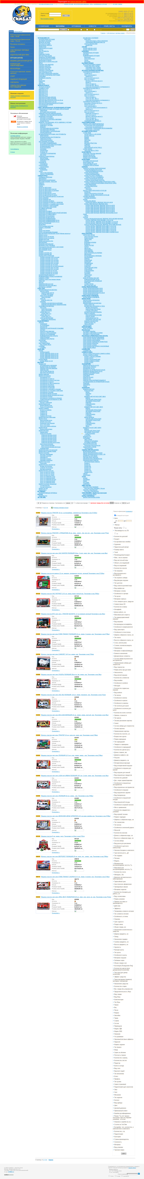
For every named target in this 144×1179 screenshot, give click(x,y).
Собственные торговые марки (116, 33)
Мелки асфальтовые (46, 429)
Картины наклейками (46, 454)
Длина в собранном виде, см (123, 835)
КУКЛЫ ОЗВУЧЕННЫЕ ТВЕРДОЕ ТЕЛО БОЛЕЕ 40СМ (101, 213)
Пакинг (116, 1005)
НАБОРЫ (43, 301)
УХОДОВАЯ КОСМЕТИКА (46, 306)
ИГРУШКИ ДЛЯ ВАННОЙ (90, 161)
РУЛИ (40, 79)
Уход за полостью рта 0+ (91, 78)
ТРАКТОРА (86, 383)
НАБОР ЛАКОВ (90, 316)
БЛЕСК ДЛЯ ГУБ (89, 304)
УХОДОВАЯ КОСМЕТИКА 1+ (91, 88)
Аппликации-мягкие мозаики (48, 393)
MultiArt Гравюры (44, 408)
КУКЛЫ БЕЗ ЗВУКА (90, 201)
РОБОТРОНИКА (45, 337)
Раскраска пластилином (47, 423)
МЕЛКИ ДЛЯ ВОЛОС (92, 307)
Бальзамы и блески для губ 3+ (93, 103)
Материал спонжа (120, 591)
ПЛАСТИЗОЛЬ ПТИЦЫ (90, 344)
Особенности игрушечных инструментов (122, 783)
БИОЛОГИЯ (43, 327)
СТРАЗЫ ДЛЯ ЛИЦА (47, 294)
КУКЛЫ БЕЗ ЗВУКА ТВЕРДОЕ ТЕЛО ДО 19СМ (99, 202)
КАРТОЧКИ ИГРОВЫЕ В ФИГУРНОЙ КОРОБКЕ (53, 213)
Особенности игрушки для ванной (122, 769)
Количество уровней (120, 778)
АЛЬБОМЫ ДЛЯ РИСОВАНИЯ (92, 153)
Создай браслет (45, 485)
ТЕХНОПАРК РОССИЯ (90, 444)
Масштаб (117, 830)
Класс (116, 1076)
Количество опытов (120, 568)
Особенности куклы (120, 955)
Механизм (117, 1095)
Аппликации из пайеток (47, 379)
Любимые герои (119, 960)
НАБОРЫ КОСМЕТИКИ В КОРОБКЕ (52, 303)
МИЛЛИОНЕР (43, 242)
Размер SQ (87, 467)
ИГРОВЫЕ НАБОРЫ (89, 331)
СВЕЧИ (85, 473)
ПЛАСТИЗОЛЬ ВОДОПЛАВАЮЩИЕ (93, 337)
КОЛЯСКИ (87, 192)
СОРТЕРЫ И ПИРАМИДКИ (48, 153)
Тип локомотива (119, 822)
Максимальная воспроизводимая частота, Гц (122, 868)
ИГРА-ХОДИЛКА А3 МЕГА (46, 201)
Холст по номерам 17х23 (47, 476)
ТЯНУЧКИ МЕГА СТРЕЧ (91, 150)
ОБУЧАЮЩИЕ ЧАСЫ (45, 250)
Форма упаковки (119, 899)
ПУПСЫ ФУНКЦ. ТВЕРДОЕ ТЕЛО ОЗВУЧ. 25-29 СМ (101, 227)
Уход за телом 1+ (89, 95)
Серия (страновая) (120, 1084)
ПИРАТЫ (87, 258)
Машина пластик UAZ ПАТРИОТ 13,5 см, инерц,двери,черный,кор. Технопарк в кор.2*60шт (70, 593)
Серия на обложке (120, 1052)
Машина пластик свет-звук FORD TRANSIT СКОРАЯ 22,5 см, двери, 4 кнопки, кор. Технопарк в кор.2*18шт (75, 877)
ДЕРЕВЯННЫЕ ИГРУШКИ (91, 52)
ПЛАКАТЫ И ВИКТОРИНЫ (46, 156)
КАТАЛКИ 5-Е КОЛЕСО (47, 118)
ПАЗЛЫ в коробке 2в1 (45, 253)
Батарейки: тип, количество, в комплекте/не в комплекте (123, 1127)
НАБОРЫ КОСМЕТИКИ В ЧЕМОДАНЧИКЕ (53, 304)
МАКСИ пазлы (43, 235)
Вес (115, 1007)
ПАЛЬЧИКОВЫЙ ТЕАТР (90, 164)
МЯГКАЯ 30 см (43, 90)
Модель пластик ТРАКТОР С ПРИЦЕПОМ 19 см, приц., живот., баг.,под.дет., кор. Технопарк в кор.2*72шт (75, 533)
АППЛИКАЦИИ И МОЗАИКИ (48, 365)
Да (126, 528)
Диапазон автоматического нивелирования (122, 878)
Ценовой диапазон (120, 1108)
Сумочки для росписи (46, 467)
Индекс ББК (118, 1031)
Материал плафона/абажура (123, 650)
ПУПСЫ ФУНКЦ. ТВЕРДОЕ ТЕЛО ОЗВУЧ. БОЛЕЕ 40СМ (102, 232)
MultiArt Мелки (43, 427)
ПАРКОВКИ (42, 76)
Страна (116, 1020)
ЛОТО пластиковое (44, 230)
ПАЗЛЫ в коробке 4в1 (45, 254)
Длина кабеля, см (120, 612)
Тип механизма (119, 1073)
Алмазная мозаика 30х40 (49, 439)
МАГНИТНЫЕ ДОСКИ (45, 55)
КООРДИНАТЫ (127, 26)
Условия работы (15, 135)
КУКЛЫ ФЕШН (43, 359)
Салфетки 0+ (88, 73)
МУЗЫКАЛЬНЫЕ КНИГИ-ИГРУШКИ (50, 144)
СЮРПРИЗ (86, 484)
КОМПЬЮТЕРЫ (44, 159)
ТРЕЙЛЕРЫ (86, 384)
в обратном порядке (82, 503)
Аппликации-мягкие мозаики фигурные (51, 395)
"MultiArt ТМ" (42, 364)
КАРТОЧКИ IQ (43, 210)
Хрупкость (117, 947)
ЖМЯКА (86, 138)
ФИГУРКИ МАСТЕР (90, 285)
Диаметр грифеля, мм (121, 755)
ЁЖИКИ (86, 137)
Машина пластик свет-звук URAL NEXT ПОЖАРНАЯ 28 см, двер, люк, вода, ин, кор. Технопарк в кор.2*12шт (76, 897)
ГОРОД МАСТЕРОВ (89, 235)
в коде (84, 29)
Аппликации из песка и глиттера (49, 380)
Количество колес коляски (122, 712)
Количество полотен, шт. (122, 734)
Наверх (51, 1160)
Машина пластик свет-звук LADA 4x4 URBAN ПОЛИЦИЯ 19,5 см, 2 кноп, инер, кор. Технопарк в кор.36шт (75, 775)
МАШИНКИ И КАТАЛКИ (46, 116)
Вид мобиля (118, 692)
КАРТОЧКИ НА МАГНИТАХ (47, 217)
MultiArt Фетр (42, 490)
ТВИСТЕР (42, 281)
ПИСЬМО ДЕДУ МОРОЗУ (90, 457)
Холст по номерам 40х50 (47, 482)
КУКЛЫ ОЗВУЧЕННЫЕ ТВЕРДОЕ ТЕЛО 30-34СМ (100, 208)
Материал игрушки (120, 957)
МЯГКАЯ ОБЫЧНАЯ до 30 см (47, 101)
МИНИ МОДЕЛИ (89, 417)
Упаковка (117, 919)
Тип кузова (117, 1081)
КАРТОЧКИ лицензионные (47, 215)
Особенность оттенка (121, 916)
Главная (103, 33)
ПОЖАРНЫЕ (88, 260)
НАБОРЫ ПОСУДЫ (44, 69)
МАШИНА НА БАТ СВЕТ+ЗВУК (92, 427)
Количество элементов (121, 677)
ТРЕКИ (41, 82)
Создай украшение (46, 487)
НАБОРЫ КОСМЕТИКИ (91, 321)
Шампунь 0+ (89, 76)
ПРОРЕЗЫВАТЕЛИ (45, 132)
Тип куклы (117, 952)
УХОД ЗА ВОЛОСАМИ (46, 318)
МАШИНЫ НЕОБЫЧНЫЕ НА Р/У (92, 371)
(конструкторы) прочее (91, 236)
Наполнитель (118, 672)
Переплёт (117, 1042)
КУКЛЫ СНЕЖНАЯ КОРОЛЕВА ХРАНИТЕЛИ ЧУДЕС (99, 181)
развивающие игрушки (100, 4)
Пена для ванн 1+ (91, 97)
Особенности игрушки (121, 790)
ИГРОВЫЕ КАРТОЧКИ (45, 208)
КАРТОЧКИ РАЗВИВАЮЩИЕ (47, 218)
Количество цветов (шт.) (122, 749)
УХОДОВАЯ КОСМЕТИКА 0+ (91, 72)
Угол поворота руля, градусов (123, 601)
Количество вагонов (120, 833)
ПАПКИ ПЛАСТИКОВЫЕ (90, 158)
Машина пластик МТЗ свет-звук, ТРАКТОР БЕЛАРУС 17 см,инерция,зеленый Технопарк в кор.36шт (73, 614)
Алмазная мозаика (45, 433)
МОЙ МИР (87, 282)
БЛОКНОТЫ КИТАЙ (89, 155)
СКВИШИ (87, 144)
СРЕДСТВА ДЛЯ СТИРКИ (92, 66)
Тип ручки (117, 596)
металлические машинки (81, 4)
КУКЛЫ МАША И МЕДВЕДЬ (91, 297)
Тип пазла (117, 637)
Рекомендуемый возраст (122, 555)
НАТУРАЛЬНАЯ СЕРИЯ (46, 104)
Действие (117, 906)
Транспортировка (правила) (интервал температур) (122, 980)
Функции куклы (119, 950)
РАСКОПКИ (42, 340)
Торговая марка (119, 1150)
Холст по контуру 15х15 (47, 473)
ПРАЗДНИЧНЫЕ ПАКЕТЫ (90, 460)
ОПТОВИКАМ (76, 26)
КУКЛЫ (41, 350)
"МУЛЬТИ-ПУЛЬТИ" (44, 87)
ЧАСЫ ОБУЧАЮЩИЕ (46, 173)
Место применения (120, 807)
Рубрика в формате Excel (60, 507)
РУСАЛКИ (86, 482)
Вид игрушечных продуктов (123, 775)
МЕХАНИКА (87, 254)
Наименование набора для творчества (122, 663)
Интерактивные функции (122, 763)
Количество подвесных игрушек (121, 689)
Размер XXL (88, 470)
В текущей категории (122, 515)
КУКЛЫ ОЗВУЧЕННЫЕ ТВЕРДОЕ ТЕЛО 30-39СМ (100, 210)
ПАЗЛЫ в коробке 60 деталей (49, 272)
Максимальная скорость (122, 614)
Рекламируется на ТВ (122, 530)
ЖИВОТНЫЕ (42, 47)
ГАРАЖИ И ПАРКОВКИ (91, 441)
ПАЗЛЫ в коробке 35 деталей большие (51, 266)
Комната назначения (120, 653)
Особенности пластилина (122, 632)
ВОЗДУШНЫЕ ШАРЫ (89, 451)
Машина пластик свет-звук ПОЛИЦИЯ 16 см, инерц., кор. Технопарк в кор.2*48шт (67, 796)
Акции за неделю (22, 127)
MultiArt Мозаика (44, 430)
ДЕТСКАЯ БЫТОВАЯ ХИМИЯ (92, 64)
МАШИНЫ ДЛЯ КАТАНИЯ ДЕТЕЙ (21, 61)
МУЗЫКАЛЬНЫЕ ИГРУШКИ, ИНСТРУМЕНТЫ (52, 134)
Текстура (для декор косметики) (120, 973)
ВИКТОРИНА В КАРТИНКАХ (47, 180)
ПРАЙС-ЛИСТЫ (109, 26)
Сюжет (116, 723)
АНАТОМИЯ (43, 324)
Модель (116, 861)
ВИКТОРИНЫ (44, 158)
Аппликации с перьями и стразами (50, 389)
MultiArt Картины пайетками (47, 417)
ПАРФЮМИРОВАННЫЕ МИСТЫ (95, 42)
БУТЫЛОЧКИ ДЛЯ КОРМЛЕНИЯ (94, 125)
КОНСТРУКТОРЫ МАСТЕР (91, 278)
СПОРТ (12, 76)
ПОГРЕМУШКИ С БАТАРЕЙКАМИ (50, 131)
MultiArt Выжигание (44, 404)
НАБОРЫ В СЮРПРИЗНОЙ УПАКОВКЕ (52, 328)
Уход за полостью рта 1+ (91, 94)
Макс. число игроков (120, 557)
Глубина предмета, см (121, 942)
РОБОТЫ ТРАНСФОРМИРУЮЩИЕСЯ (94, 380)
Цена (116, 518)
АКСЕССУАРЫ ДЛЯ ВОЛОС (91, 300)
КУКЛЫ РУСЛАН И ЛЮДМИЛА (93, 175)
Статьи (12, 152)
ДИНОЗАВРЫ (88, 250)
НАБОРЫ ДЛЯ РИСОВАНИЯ (48, 368)
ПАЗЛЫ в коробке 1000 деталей (49, 257)
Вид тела (117, 1068)
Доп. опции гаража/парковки (123, 780)
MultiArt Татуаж (43, 488)
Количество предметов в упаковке (121, 810)
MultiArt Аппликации (45, 376)
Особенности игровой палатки (123, 805)
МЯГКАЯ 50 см (43, 92)
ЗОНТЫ (41, 49)
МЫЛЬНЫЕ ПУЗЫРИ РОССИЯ (48, 61)
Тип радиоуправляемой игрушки (121, 618)
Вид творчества (119, 667)
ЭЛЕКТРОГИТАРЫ (45, 138)
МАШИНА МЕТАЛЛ (88, 389)
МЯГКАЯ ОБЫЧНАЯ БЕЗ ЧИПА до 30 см (51, 100)
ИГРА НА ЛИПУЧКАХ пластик (47, 189)
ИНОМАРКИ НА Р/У (89, 368)
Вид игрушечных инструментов (124, 787)
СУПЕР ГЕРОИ (88, 284)
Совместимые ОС (120, 604)
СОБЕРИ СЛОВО (44, 278)
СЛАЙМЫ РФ (87, 350)
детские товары (117, 4)
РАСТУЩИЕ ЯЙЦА (44, 343)
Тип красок (117, 718)
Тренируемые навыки (121, 887)
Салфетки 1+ (88, 90)
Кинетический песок (46, 420)
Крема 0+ (88, 82)
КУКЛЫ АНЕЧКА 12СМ (90, 48)
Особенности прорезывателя (123, 627)
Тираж (116, 1018)
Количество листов (120, 1060)
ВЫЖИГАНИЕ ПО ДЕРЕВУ (48, 367)
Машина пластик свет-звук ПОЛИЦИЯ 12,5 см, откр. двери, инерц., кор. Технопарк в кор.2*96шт (72, 755)
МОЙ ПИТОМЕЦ (88, 328)
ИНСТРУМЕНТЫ (44, 51)
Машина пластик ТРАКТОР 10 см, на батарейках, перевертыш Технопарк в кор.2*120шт (69, 513)
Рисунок (117, 757)
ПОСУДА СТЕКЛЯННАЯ (90, 490)
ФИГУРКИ (42, 84)
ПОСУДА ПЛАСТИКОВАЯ (90, 487)
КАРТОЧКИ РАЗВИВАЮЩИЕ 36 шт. (49, 221)
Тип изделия (118, 1097)
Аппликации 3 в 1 (45, 377)
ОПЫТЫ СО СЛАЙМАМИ (47, 334)
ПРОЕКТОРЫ (44, 150)
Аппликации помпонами (47, 386)
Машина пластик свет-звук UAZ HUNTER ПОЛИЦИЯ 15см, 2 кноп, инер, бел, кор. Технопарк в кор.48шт (74, 553)
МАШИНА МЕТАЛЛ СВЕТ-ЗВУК (93, 407)
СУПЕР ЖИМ (87, 132)
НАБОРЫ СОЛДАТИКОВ (46, 70)
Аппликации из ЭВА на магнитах (50, 383)
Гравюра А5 (43, 413)
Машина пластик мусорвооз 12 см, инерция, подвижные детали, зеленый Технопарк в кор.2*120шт (72, 573)
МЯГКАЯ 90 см (43, 95)
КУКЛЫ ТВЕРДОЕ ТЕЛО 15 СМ (49, 353)
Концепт (116, 539)
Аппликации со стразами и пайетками (51, 390)
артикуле (90, 29)
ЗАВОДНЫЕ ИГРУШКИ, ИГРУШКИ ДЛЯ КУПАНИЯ (54, 109)
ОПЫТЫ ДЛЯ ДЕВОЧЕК (47, 331)
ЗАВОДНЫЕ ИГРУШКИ (45, 48)
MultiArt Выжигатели (46, 405)
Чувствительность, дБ (121, 853)
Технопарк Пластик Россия (92, 445)
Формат (116, 1013)
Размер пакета (119, 549)
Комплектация (118, 999)
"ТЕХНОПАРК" (88, 448)
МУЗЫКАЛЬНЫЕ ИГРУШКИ (47, 58)
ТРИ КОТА (87, 187)
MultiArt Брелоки (43, 401)
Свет (115, 1092)
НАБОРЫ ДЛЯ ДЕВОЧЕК (46, 64)
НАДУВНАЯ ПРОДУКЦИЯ (18, 79)
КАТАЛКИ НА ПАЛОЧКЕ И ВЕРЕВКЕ (50, 119)
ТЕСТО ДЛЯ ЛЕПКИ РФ (47, 371)
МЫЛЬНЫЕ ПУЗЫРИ (45, 60)
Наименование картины (121, 731)
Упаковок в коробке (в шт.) (122, 1122)
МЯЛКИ (86, 141)
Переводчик (118, 1026)
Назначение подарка (120, 939)
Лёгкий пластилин (45, 422)
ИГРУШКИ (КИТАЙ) (16, 58)
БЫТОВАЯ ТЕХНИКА (45, 41)
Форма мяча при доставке (122, 670)
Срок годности (118, 921)
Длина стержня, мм (120, 752)
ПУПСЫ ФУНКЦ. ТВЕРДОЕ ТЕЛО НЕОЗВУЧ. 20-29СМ (102, 223)
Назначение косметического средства (122, 930)
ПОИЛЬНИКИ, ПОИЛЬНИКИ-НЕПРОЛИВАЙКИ (98, 128)
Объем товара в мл (120, 963)
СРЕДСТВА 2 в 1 (45, 312)
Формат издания (119, 1044)
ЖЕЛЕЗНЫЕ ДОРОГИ (45, 45)
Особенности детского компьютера (121, 846)
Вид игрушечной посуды (122, 802)
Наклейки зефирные (46, 460)
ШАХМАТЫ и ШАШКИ (45, 287)
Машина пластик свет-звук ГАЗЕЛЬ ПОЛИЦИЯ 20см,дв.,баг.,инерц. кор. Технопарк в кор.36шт (71, 674)
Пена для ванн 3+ (91, 118)
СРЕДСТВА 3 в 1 (45, 315)
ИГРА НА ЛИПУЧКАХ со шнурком (49, 190)
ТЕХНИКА (87, 273)
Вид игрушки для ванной (122, 772)
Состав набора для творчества (124, 726)
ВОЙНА (88, 398)
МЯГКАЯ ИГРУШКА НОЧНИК (47, 98)
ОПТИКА (42, 330)
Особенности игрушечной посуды (122, 798)
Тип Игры (117, 1002)
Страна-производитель (121, 1139)
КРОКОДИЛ (42, 224)
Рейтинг (117, 525)
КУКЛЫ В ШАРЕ (45, 352)
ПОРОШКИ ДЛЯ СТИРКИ (93, 67)
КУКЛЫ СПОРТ (88, 362)
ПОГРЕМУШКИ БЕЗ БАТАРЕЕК (49, 128)
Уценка (12, 47)
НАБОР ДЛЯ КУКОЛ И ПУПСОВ (93, 193)
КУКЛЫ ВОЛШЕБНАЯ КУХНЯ (93, 170)
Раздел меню (118, 924)
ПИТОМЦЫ (86, 479)
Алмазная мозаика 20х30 (49, 438)
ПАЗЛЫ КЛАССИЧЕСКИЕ (46, 256)
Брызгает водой (119, 1071)
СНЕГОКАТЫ (14, 82)
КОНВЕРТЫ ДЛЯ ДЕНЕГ (90, 456)
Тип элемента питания (121, 914)
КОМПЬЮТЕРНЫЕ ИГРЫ (91, 279)
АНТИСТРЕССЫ (89, 135)
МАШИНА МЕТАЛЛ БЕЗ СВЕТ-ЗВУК (95, 396)
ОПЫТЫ (41, 322)
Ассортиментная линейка (122, 541)
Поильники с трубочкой (93, 130)
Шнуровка (87, 61)
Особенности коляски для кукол (122, 709)
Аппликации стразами (46, 392)
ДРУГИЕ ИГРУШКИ (44, 44)
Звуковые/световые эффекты (123, 1039)
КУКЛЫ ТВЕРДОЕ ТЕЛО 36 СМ (49, 358)
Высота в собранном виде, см (123, 838)
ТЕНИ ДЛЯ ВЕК (45, 297)
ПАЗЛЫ (41, 251)
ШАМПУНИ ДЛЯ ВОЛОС (48, 319)
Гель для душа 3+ (91, 115)
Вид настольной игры (121, 560)
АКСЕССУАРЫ (44, 291)
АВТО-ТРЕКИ (88, 439)
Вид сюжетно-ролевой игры (123, 585)
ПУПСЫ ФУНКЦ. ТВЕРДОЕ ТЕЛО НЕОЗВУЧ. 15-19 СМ (102, 221)
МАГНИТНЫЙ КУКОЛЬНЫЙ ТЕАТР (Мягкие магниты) (54, 233)
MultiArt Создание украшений (47, 484)
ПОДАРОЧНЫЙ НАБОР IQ (46, 275)
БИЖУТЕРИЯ (87, 301)
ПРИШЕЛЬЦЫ (88, 263)
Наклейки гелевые (45, 459)
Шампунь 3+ (89, 109)
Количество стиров (120, 986)
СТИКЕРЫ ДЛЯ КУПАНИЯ (91, 165)
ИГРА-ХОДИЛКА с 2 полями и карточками (51, 204)
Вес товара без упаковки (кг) (123, 989)
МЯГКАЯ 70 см (43, 94)
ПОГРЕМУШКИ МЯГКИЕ (47, 130)
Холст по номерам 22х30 (47, 478)
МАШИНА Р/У (87, 436)
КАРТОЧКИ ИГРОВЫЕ (45, 211)
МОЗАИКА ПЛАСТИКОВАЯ (47, 245)
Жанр (116, 1050)
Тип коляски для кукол (121, 706)
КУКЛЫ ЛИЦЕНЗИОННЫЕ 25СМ (93, 290)
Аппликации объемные (47, 384)
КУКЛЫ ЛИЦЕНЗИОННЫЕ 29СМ (93, 291)
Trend (116, 552)
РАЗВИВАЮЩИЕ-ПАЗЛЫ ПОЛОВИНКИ (50, 276)
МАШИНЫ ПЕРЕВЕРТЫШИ (47, 57)
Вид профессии (119, 588)
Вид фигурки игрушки (121, 580)
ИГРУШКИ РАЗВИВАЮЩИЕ (48, 143)
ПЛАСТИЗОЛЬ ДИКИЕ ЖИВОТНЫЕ (93, 339)
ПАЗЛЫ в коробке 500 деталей (49, 269)
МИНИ (87, 392)
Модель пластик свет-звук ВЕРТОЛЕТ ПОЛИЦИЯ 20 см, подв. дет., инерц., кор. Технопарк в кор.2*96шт (74, 856)
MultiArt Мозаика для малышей (48, 450)
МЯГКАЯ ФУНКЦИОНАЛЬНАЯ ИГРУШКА (51, 103)
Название (117, 1034)
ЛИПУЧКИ (87, 140)
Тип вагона (117, 825)
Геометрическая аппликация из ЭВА (51, 399)
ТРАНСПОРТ (88, 275)
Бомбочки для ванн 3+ (92, 113)
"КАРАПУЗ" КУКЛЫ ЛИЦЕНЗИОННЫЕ (94, 168)
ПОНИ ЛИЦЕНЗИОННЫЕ (90, 294)
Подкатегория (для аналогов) (123, 1087)
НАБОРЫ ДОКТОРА (44, 66)
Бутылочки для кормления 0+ (94, 127)
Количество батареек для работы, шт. (122, 892)
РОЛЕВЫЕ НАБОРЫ (45, 78)
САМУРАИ (87, 266)
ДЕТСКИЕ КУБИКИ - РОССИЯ (48, 181)
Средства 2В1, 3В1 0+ (92, 85)
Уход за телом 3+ (89, 112)
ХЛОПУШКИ (86, 475)
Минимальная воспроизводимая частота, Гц (122, 864)
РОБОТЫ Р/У (87, 379)
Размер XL (87, 469)
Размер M (87, 464)
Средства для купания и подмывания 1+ (98, 100)
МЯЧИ (41, 63)
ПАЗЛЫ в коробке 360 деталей (49, 267)
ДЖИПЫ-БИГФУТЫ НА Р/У (91, 365)
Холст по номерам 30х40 (47, 481)
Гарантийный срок (120, 881)
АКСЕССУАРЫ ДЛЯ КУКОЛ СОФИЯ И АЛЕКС (96, 353)
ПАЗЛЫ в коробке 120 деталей (49, 260)
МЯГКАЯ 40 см (43, 91)
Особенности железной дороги (124, 827)
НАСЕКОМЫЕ (88, 257)
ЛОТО (40, 229)
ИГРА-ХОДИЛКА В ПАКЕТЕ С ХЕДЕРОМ (51, 202)
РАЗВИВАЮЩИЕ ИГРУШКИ (91, 55)
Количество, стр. (119, 1131)
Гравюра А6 (43, 414)
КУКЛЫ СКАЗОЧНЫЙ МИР (92, 359)
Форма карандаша (120, 739)
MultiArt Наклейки (44, 453)
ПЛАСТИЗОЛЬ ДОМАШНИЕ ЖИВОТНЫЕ (95, 341)
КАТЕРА (41, 52)
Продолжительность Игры (122, 991)
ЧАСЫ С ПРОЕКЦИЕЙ (46, 174)
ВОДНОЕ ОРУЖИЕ (44, 42)
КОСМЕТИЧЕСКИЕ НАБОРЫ (93, 312)
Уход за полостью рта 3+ (91, 110)
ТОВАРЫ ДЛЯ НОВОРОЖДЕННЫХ (93, 124)
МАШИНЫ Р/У (43, 496)
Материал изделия (120, 889)
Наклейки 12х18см (45, 456)
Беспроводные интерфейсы (123, 624)
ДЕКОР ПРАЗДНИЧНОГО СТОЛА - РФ (94, 454)
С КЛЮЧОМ (87, 264)
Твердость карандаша (121, 744)
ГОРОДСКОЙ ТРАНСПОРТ (93, 399)
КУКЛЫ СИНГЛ (88, 358)
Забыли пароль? (18, 31)
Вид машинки (118, 621)
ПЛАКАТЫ (43, 161)
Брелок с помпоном (46, 402)
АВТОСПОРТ (88, 239)
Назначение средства (121, 983)
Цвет (115, 1105)
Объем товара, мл (120, 927)
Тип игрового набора (120, 577)
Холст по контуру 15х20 (47, 475)
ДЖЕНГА (41, 183)
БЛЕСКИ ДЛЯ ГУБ (46, 300)
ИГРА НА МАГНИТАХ (45, 192)
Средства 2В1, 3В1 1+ (92, 98)
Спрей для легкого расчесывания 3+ (96, 107)
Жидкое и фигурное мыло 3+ (94, 116)
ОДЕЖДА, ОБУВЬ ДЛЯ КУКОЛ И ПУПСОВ (96, 195)
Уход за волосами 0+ (90, 75)
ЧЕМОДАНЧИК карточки (46, 284)
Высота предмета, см (121, 944)
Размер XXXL (88, 472)
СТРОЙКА (87, 272)
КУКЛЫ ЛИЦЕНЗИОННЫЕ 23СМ (93, 288)
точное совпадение (74, 29)
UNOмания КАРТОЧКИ (45, 177)
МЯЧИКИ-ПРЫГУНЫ (90, 143)
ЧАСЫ (41, 171)
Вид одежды (118, 1103)
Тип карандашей (119, 742)
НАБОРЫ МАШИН (88, 374)
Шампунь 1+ (89, 92)
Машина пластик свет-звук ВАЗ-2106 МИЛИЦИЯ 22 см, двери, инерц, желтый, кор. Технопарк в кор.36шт (75, 715)
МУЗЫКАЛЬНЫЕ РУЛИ (47, 146)
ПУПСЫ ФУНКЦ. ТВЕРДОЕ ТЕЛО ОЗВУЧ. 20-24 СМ (101, 226)
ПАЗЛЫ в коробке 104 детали (49, 258)
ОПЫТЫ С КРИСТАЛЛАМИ (48, 333)
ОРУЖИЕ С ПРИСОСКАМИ (91, 334)
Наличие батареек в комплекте (124, 850)
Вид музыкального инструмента (119, 574)
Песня (116, 1010)
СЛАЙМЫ (42, 346)
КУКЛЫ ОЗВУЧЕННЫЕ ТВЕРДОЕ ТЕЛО (96, 204)
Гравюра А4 (43, 411)
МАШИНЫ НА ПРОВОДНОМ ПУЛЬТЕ (94, 370)
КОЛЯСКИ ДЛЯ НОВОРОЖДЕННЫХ (17, 64)
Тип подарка (118, 855)
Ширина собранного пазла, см (123, 635)
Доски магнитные (89, 58)
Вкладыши (87, 57)
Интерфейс (117, 609)
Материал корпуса (120, 599)
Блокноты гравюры (45, 410)
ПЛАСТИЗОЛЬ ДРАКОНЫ (90, 343)
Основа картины (119, 728)
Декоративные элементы (122, 656)
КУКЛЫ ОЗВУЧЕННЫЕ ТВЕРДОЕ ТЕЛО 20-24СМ (100, 205)
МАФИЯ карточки (44, 239)
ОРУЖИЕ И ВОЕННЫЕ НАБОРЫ (48, 73)
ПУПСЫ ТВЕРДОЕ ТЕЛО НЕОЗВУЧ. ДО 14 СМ (99, 220)
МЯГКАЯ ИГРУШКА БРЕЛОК (47, 97)
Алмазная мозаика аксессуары (50, 442)
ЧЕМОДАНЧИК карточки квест (48, 285)
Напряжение (118, 648)
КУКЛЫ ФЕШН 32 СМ (46, 361)
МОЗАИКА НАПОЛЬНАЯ (46, 244)
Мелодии (117, 685)
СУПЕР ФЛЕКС (87, 149)
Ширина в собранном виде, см (124, 819)
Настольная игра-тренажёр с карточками (51, 247)
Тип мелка (117, 695)
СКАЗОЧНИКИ (43, 106)
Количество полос (120, 872)
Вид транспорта (119, 629)
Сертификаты (14, 149)
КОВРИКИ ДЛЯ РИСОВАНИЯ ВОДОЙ (50, 113)
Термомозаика (44, 448)
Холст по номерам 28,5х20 (48, 479)
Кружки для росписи (46, 466)
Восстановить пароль (47, 18)
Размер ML (87, 466)
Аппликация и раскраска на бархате (51, 398)
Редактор (117, 1063)
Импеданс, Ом (119, 874)
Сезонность (118, 1142)
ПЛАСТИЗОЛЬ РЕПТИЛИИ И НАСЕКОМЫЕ (96, 346)
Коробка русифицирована (122, 1113)
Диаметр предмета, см (121, 760)
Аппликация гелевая (46, 396)
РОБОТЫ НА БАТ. (88, 377)
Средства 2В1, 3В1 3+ (92, 119)
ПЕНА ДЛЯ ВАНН (46, 310)
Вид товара (118, 994)
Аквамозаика (44, 432)
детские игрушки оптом (46, 4)
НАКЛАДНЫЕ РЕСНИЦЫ (93, 309)
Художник (117, 544)
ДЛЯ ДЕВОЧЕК (88, 251)
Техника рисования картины (123, 720)
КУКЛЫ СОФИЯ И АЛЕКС (90, 355)
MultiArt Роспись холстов (46, 470)
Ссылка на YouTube (120, 1124)
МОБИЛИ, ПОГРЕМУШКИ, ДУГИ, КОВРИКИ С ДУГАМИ (55, 122)
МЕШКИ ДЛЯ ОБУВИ (89, 156)
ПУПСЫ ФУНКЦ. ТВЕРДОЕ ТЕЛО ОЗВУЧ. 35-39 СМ (101, 230)
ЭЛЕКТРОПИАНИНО (46, 140)
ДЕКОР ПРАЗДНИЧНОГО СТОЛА (92, 453)
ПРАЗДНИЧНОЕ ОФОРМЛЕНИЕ (92, 459)
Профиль (117, 1079)
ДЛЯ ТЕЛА (43, 307)
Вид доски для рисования (122, 843)
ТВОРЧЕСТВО (44, 370)
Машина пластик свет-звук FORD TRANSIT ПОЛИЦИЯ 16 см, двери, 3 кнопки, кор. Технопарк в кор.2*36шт (75, 634)
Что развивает (118, 1036)
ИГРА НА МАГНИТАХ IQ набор (48, 195)
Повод (116, 936)
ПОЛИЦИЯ (87, 261)
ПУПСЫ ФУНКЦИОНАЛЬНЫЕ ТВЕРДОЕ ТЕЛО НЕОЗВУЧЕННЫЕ (103, 218)
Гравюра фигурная (45, 416)
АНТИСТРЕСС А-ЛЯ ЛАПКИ (92, 134)
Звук (115, 1089)
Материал (117, 1144)
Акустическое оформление (123, 884)
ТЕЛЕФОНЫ (42, 168)
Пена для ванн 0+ (91, 84)
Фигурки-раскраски (45, 469)
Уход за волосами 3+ (90, 106)
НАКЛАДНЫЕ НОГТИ (47, 293)
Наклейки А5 (44, 457)
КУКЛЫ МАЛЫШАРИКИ (91, 173)
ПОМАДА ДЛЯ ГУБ (90, 322)
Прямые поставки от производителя (120, 902)
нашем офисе (132, 1167)
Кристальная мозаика (46, 444)
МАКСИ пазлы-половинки (46, 238)
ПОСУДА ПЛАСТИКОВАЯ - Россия (94, 488)
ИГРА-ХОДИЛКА (43, 198)
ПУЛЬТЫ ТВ (43, 152)
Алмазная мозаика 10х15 (49, 435)
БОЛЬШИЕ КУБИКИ (90, 242)
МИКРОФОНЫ (44, 135)
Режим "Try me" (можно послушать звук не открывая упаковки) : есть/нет (122, 1117)
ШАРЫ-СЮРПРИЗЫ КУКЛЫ (91, 497)
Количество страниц (120, 1058)
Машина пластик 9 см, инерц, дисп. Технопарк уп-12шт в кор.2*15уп (63, 836)
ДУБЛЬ (41, 186)
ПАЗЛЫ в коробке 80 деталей (49, 273)
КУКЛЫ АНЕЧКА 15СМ (90, 49)
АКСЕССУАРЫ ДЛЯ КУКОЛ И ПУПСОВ (94, 190)
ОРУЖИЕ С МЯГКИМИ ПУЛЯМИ (93, 333)
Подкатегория (118, 1134)
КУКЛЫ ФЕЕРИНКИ (90, 184)
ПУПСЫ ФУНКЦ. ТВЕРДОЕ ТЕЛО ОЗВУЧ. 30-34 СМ (101, 229)
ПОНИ (85, 214)
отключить (129, 511)
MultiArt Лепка (43, 419)
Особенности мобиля (121, 683)
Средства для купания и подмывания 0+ (98, 87)
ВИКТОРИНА (42, 178)
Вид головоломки (119, 896)
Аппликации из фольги (47, 381)
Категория (117, 1136)
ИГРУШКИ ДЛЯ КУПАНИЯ (48, 112)
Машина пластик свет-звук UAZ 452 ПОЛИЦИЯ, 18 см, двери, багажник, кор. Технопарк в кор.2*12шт (73, 695)
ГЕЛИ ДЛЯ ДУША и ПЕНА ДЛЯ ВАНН (97, 41)
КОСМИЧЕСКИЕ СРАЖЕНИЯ (93, 281)
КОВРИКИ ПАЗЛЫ (44, 54)
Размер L (87, 463)
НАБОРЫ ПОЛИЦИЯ (45, 67)
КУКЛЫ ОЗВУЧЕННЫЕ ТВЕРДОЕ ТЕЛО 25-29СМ (100, 207)
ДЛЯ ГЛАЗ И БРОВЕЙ (46, 296)
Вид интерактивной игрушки (123, 765)
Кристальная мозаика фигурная (51, 447)
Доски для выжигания (46, 407)
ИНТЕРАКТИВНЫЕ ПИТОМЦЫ (48, 493)
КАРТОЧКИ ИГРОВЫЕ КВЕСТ (47, 214)
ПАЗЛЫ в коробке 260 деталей (49, 263)
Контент (116, 1100)
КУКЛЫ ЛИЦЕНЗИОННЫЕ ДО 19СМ (94, 293)
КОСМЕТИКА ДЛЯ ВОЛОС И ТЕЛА (94, 306)
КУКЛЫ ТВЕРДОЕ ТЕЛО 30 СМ (49, 356)
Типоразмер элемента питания (124, 911)
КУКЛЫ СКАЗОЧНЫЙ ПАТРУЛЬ (93, 178)
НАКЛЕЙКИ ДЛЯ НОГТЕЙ (93, 319)
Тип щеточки (118, 583)
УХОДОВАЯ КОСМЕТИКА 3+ (91, 101)
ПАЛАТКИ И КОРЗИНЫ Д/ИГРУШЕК (49, 75)
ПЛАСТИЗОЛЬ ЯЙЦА (89, 347)
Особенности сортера (121, 593)
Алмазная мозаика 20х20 (49, 436)
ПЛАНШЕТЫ (42, 162)
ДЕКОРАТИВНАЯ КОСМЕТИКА (48, 290)
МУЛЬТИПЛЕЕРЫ (45, 147)
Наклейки (117, 1015)
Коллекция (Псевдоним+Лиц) (123, 965)
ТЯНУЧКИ (87, 146)
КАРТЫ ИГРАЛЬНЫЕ (45, 223)
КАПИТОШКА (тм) (88, 162)
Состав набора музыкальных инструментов (123, 659)
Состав (116, 1023)
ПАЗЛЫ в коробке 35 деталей (49, 264)
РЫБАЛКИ (42, 81)
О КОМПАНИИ (44, 26)
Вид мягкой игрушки (120, 675)
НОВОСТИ (92, 26)
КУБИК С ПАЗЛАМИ (45, 227)
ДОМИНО (41, 184)
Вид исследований (120, 565)
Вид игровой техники (121, 814)
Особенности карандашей (122, 747)
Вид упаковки (118, 1147)
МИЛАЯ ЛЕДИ (87, 325)
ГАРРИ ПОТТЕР (89, 245)
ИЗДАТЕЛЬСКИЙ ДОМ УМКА (19, 55)
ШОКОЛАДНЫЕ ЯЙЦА (89, 494)
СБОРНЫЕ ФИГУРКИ (90, 267)
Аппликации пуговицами (47, 387)
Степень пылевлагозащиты (123, 645)
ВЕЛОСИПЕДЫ (15, 68)
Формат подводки (120, 817)
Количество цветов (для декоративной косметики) (121, 969)
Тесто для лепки (45, 424)
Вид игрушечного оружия (122, 792)
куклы (91, 4)
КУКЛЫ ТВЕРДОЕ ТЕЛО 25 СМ (49, 355)
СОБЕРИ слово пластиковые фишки (50, 279)
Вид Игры (117, 997)
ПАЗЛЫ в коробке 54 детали (48, 270)
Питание (117, 858)
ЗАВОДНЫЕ (43, 110)
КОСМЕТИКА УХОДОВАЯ (90, 38)
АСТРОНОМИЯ (44, 325)
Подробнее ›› (56, 529)
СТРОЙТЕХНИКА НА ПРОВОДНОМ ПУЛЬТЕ (96, 381)
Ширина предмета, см (121, 934)
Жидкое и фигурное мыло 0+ (94, 81)
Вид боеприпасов (119, 795)
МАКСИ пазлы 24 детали (46, 236)
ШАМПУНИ (89, 45)
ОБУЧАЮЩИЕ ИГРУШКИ (46, 141)
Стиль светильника (120, 643)
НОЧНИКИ (43, 149)
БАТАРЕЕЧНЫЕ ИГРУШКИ (47, 39)
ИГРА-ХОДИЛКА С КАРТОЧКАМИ (48, 205)
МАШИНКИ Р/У (44, 121)
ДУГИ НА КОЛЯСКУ (46, 124)
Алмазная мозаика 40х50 (49, 441)
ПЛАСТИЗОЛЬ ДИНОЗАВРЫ (91, 340)
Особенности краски (120, 700)
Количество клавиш (120, 607)
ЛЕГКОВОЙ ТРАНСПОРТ (93, 401)
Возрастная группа (120, 736)
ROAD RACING (88, 238)
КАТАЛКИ (86, 54)
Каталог (11, 31)
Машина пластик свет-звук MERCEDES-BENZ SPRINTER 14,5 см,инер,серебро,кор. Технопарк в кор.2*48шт (75, 816)
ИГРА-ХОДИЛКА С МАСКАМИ (48, 207)
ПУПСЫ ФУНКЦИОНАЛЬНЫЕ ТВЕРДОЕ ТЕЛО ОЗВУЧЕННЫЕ (102, 224)
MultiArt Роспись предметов (47, 464)
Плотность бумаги (120, 1055)
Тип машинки (118, 571)
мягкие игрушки (68, 4)
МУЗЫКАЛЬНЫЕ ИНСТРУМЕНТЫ (50, 137)
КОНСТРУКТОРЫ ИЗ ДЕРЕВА (93, 253)
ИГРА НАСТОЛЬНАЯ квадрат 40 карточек (51, 196)
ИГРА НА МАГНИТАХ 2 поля (47, 193)
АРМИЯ (86, 241)
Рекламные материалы (17, 44)
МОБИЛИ (43, 127)
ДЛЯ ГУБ (42, 298)
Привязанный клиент (120, 1110)
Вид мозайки (118, 680)
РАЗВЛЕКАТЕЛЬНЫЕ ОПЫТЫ (49, 336)
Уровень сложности (120, 715)
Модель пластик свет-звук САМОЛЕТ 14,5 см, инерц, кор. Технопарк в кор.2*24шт (67, 654)
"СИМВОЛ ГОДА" (44, 88)
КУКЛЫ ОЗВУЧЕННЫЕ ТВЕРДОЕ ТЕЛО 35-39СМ (100, 211)
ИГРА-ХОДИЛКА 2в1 (45, 199)
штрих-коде (99, 29)
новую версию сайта (78, 2)
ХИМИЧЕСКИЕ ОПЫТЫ (47, 339)
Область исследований (121, 563)
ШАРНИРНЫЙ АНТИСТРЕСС (93, 147)
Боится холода (119, 1065)
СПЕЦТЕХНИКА (89, 270)
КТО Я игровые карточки (46, 226)
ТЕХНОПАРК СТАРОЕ (89, 447)
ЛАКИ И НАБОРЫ (89, 313)
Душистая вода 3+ (89, 104)
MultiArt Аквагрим (44, 374)
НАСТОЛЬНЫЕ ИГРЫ (45, 72)
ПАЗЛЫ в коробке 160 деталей (49, 261)
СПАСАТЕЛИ (88, 269)
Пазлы (86, 60)
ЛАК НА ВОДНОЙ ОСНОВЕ (94, 315)
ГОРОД (86, 247)
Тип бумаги (117, 1047)
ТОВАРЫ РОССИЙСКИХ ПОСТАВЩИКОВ (18, 86)
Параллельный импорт (121, 547)
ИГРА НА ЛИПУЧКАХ (45, 187)
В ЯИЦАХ (87, 244)
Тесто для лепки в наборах (48, 426)
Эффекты (117, 908)
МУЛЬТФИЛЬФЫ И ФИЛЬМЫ (93, 256)
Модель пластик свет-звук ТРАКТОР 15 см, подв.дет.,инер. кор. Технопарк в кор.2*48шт (69, 735)
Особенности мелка (120, 698)
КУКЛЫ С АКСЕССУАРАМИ (92, 356)
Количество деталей (120, 536)
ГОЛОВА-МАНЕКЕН (89, 196)
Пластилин (43, 463)
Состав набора (119, 841)
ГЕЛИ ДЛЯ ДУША (46, 309)
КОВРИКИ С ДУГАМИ (46, 125)
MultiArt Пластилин (44, 462)
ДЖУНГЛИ (87, 248)
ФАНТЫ (41, 282)
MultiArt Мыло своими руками (47, 451)
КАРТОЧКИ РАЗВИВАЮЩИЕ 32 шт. (49, 220)
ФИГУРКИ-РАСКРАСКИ (47, 373)
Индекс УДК (118, 1028)
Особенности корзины (121, 703)
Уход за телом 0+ (89, 79)
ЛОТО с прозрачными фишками (48, 232)
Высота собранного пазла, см (123, 640)
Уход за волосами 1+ (90, 91)
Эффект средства (120, 977)
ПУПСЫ (85, 217)
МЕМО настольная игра (46, 241)
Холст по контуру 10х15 (47, 472)
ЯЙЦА (87, 426)
